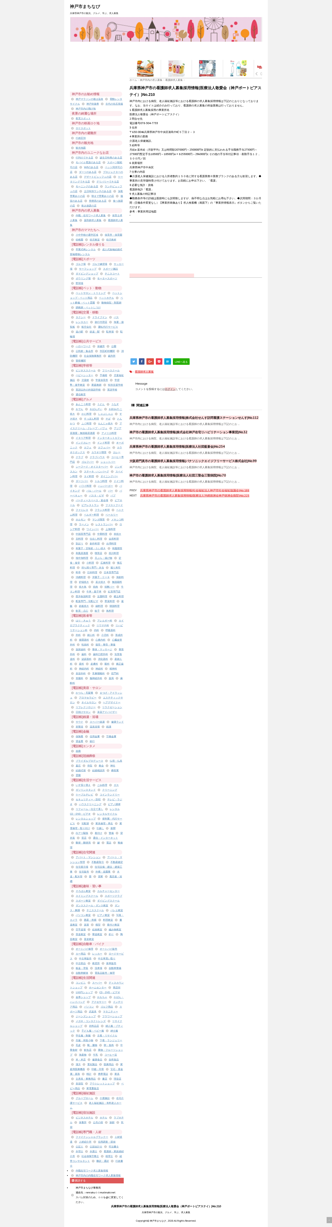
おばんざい (96, 409)
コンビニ (81, 982)
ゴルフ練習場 (99, 264)
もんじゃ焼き (105, 423)
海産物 (82, 1054)
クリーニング (109, 789)
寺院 (89, 765)
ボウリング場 (83, 278)
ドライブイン (99, 317)
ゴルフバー (87, 462)
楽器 (86, 924)
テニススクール (95, 910)
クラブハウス (97, 457)
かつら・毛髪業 (84, 692)
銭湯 (108, 726)
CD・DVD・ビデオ (109, 992)
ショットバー (107, 462)
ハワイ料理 (85, 486)
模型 (97, 924)
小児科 (105, 635)
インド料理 (103, 442)
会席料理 (114, 538)
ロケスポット (83, 128)
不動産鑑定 (116, 862)
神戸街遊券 (92, 103)
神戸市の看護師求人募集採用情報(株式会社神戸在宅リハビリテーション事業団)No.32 (188, 432)
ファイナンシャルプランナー (92, 1137)
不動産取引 (97, 862)
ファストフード (114, 505)
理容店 (117, 1078)
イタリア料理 (83, 438)
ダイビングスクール (108, 900)
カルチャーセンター (108, 891)
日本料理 (92, 572)
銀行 (92, 741)
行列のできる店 (84, 157)
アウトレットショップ (102, 1083)
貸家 (100, 876)
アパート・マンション (88, 857)
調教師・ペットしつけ (88, 307)
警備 (111, 833)
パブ (112, 495)
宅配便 (85, 823)
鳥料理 (110, 610)
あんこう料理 (83, 404)
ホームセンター (97, 987)
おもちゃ (102, 997)
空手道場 (81, 929)
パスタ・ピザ (96, 495)
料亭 (78, 572)
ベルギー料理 (91, 514)
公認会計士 (96, 1146)
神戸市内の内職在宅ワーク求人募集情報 (98, 1175)
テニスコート (112, 273)
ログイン (170, 389)
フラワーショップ (112, 1016)
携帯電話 (103, 1074)
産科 (81, 663)
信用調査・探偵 (106, 1141)
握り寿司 (115, 567)
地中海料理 (82, 558)
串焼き (117, 534)
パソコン (89, 1006)
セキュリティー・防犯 (88, 799)
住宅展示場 (82, 867)
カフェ (87, 447)
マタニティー (110, 1011)
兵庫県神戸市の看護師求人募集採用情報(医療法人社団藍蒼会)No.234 (177, 446)
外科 (78, 635)
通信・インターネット (105, 838)
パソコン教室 (83, 915)
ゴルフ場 (81, 264)
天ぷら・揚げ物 (103, 558)
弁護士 (93, 1151)
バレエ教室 (116, 910)
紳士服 (114, 1030)
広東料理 (105, 562)
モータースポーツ (107, 278)
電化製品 (92, 1064)
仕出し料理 (96, 538)
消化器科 (103, 659)
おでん (79, 409)
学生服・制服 (83, 1035)
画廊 (78, 751)
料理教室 (108, 920)
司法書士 (114, 1146)
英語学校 (112, 389)
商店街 (116, 987)
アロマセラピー (87, 697)
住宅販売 (84, 871)
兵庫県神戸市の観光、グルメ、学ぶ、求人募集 (166, 1212)
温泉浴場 (95, 726)
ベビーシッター (84, 375)
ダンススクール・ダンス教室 (92, 905)
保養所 (82, 1122)
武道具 (92, 1011)
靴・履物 (92, 1045)
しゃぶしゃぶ (105, 414)
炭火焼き (100, 582)
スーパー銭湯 (97, 721)
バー (110, 490)
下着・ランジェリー (111, 1040)
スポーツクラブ (113, 896)
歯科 (83, 654)
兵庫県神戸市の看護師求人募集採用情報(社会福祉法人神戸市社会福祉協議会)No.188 (194, 490)
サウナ (79, 721)
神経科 (99, 668)
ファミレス (82, 510)
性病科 (85, 644)
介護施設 (105, 1098)
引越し (100, 828)
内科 (96, 630)
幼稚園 (79, 239)
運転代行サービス (108, 327)
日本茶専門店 (111, 572)
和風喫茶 (117, 548)
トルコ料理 (101, 481)
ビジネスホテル (84, 1117)
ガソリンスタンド (86, 789)
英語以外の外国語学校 (88, 389)
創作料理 (95, 543)
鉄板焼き (84, 606)
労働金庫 (111, 736)
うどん (101, 404)
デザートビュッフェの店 (97, 176)
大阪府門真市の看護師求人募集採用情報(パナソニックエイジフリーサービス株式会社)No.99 (193, 461)
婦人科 (91, 635)
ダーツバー (82, 481)
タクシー (81, 317)
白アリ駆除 (82, 833)
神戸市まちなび (85, 6)
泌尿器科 (86, 659)
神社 (112, 765)
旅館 (112, 1122)
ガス (116, 785)
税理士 (109, 1156)
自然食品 (114, 1059)
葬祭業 (115, 770)
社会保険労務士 (90, 1156)
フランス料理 (102, 510)
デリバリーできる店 (107, 181)
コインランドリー (110, 794)
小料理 (90, 562)
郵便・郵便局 (83, 842)
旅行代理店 (101, 322)
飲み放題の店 (88, 205)
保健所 (101, 346)
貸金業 (79, 741)
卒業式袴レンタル (86, 249)
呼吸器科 (110, 630)
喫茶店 (98, 553)
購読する (80, 1180)
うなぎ (115, 404)
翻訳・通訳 (102, 1161)
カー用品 (81, 953)
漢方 (78, 1064)
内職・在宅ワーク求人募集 (91, 215)
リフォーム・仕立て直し (89, 809)
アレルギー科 (104, 620)
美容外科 (81, 673)
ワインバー (92, 529)
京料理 (79, 538)
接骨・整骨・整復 (105, 644)
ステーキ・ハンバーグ (96, 471)
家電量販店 (92, 1088)
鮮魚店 (87, 1050)
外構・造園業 (102, 871)
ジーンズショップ (86, 1016)
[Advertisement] (199, 50)
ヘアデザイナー (111, 702)
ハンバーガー (105, 486)
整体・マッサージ (102, 649)
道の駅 (79, 331)
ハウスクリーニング (90, 804)
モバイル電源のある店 (88, 162)
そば (107, 418)
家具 (117, 1074)
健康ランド (117, 721)
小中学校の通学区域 (87, 234)
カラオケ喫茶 (98, 452)
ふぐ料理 (86, 423)
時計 (88, 1074)
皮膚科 (94, 663)
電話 (108, 842)
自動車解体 (82, 973)
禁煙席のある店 (97, 200)
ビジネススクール (86, 370)
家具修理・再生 (104, 823)
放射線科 (81, 649)
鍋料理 (99, 606)
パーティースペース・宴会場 (92, 500)
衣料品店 (94, 1026)
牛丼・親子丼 (93, 591)
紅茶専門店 (114, 591)
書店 (104, 1078)
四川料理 (114, 553)
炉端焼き (84, 582)
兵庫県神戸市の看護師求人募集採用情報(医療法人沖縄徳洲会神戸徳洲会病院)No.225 (194, 495)
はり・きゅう (83, 620)
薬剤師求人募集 (92, 220)
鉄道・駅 (95, 331)
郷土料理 (119, 596)
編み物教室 (115, 929)
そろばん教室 (83, 891)
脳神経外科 (96, 678)
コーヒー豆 (111, 1054)
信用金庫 (95, 736)
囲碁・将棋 (90, 920)
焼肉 (95, 586)
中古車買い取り (106, 958)
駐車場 (110, 331)
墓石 (78, 765)
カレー (116, 452)
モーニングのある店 (87, 186)
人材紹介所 (85, 1141)
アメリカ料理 (108, 433)
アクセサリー (98, 1002)
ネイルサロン (88, 702)
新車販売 (111, 963)
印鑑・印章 (97, 1069)
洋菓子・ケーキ (101, 577)
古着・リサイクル (107, 1035)
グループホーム (84, 1098)
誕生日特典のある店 (111, 157)
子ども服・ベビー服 (92, 1030)
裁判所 (111, 356)
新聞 (112, 828)
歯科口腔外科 (100, 654)
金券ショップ (83, 997)
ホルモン (81, 519)
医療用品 (109, 1064)
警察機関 (81, 360)
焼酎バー (110, 586)
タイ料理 (89, 476)
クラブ (79, 457)
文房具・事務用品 (86, 1078)
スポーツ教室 (83, 900)
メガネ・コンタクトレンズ (91, 1021)
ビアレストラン (90, 505)
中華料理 (102, 534)
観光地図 (81, 147)
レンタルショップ (86, 818)
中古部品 (81, 963)
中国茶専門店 (83, 534)
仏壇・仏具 (116, 760)
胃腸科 (79, 678)
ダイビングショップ (87, 273)
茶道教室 (81, 934)
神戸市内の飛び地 (86, 108)
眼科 (107, 663)
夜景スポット (83, 118)
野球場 (79, 283)
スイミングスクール (87, 896)
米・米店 (81, 1059)
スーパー (97, 982)
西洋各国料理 (83, 596)
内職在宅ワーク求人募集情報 (92, 1170)
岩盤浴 (79, 726)
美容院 (79, 1083)
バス (116, 317)
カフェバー (104, 447)
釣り (111, 934)
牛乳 (95, 1054)
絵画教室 (97, 929)
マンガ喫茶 (98, 519)
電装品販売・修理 (105, 973)
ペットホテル (106, 297)
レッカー (97, 953)
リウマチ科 (102, 625)
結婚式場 (81, 770)
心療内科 (100, 639)
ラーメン (84, 524)
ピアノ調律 (114, 804)
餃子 (97, 610)
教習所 (96, 963)
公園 (113, 346)
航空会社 (86, 327)
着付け (98, 833)
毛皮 (78, 1045)
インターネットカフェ (109, 438)
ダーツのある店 (87, 172)
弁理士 (79, 1151)
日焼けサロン (83, 712)
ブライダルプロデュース (89, 760)
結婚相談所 (98, 770)
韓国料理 (115, 606)
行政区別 (81, 138)
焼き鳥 (82, 586)
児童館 (85, 380)
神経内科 (84, 668)
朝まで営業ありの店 (102, 196)
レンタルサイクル (107, 814)
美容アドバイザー (107, 712)
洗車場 (98, 968)
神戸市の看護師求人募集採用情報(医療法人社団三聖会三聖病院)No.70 (177, 475)
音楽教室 (89, 939)
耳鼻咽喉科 (98, 673)
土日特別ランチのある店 (97, 191)
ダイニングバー (109, 476)
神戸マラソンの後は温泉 (89, 99)
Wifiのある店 (91, 167)
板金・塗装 (82, 968)
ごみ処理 (102, 785)
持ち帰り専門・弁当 (92, 567)
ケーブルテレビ (84, 794)
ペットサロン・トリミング (91, 293)
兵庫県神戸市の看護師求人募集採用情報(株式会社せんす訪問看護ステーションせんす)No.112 (194, 418)
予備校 (103, 375)
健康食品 (97, 1059)
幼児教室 (95, 239)
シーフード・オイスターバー (92, 466)
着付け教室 (113, 924)
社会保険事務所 (92, 356)
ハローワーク (83, 346)
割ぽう (79, 543)
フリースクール (111, 370)
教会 (101, 765)
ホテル (103, 1117)
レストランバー (104, 524)
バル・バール (93, 490)
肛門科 (115, 673)
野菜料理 (110, 601)
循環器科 (84, 639)
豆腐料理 (102, 596)
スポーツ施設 (110, 268)
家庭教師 (96, 385)
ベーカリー (111, 514)
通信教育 (81, 394)
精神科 (113, 668)
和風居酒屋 (82, 553)
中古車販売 (85, 958)
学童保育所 (101, 380)
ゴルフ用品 (106, 1006)
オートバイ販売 (108, 949)
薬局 (111, 678)
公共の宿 (98, 1122)
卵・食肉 (109, 1045)
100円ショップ (84, 992)
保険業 (79, 736)
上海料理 (110, 529)
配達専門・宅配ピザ (87, 601)
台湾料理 (111, 543)
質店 (83, 838)
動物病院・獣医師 (111, 302)
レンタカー (82, 322)
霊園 (78, 775)
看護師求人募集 (144, 371)
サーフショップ (87, 268)
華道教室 (97, 934)
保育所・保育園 (113, 234)
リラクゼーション (112, 707)
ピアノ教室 (103, 915)
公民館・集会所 (84, 351)
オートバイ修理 (84, 949)
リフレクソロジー (86, 707)
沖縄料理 (81, 577)
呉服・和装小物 (84, 1040)
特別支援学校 (115, 385)
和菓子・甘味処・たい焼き (91, 548)
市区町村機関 (107, 351)
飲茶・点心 (82, 610)
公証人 (79, 1146)
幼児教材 (111, 239)
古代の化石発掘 (114, 103)
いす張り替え (83, 785)
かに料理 (86, 414)
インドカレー (83, 442)
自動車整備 (115, 968)
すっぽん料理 (91, 418)
